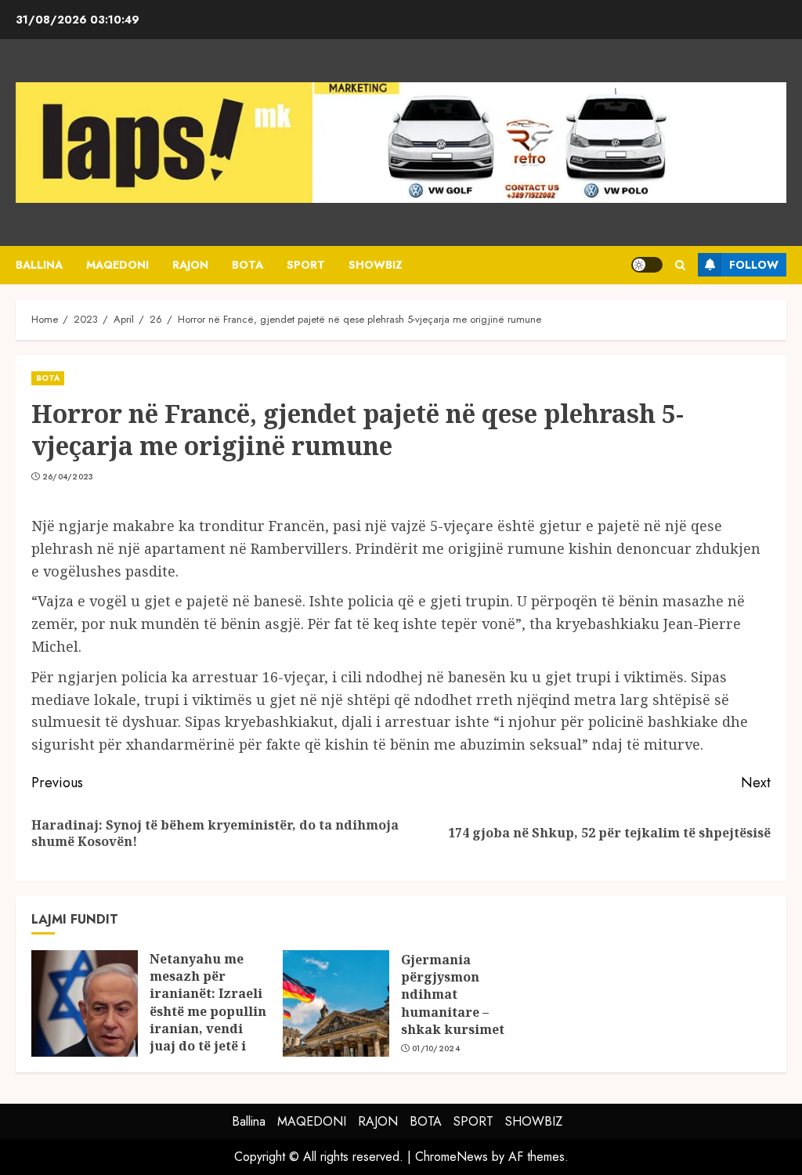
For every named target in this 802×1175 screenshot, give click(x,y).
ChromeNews (451, 1157)
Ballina (39, 265)
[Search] (680, 265)
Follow (754, 265)
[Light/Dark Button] (647, 265)
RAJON (190, 265)
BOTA (247, 265)
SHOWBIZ (376, 265)
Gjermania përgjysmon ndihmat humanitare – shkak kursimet (452, 995)
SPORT (306, 265)
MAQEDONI (117, 265)
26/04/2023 (68, 477)
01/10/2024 (436, 1048)
